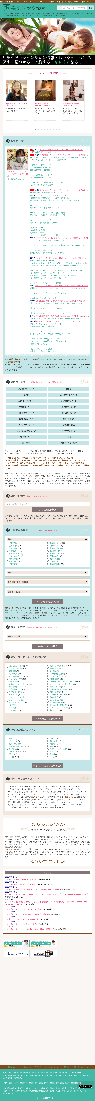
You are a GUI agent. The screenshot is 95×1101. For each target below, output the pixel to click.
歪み (10, 754)
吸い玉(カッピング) (16, 702)
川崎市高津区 (43, 1083)
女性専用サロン (15, 686)
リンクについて (26, 1067)
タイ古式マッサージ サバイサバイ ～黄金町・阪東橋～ (74, 105)
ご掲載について (12, 1067)
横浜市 (5, 1072)
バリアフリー (14, 705)
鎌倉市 (58, 1088)
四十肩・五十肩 (15, 751)
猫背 (51, 751)
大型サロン (13, 710)
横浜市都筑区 (55, 564)
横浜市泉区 (54, 561)
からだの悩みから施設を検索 (47, 765)
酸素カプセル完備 (56, 699)
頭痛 (10, 738)
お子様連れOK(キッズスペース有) (63, 681)
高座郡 (58, 1091)
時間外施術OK (55, 679)
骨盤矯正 (53, 743)
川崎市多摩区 (54, 1083)
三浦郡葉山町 (43, 1088)
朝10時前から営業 (57, 673)
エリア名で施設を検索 (47, 601)
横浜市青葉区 (14, 564)
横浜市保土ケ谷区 (56, 548)
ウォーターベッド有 (16, 697)
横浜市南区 (13, 548)
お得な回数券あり (56, 668)
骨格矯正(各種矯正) (16, 746)
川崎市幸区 (23, 1083)
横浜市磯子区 (14, 551)
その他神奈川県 (8, 1093)
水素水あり (13, 694)
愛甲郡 (76, 1091)
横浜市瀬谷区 (55, 558)
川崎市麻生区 (75, 1083)
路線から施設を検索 (47, 646)
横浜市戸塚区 (55, 553)
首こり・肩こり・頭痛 (58, 749)
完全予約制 (13, 673)
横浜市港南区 (14, 556)
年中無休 (53, 671)
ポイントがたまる (16, 668)
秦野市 (5, 1091)
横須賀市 (29, 1088)
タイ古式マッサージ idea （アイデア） (44, 104)
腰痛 (51, 746)
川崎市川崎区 (13, 1083)
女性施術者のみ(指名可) (59, 689)
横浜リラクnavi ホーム (80, 1067)
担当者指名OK (14, 689)
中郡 (63, 1091)
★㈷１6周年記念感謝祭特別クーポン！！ (62, 191)
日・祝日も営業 (56, 676)
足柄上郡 (69, 1091)
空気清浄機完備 (56, 702)
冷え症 (11, 756)
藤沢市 (64, 1088)
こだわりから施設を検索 (47, 718)
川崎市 (5, 1083)
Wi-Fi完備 (12, 707)
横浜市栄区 (13, 561)
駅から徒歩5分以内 (16, 665)
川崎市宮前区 (64, 1083)
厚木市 (11, 1091)
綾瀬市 (52, 1091)
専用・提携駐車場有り (58, 665)
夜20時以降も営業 (16, 676)
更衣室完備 (54, 697)
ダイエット (13, 741)
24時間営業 (13, 681)
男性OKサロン (55, 686)
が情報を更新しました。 (30, 878)
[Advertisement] (47, 976)
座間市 (38, 1091)
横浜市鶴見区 (14, 543)
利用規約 (38, 1067)
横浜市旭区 (54, 556)
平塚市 (52, 1088)
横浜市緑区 (13, 558)
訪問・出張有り (56, 692)
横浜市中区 (54, 545)
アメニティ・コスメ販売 (59, 707)
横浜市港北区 (14, 553)
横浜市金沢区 (55, 551)
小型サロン (54, 710)
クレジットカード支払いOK (60, 684)
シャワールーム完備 (16, 699)
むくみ (52, 756)
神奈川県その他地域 (9, 1088)
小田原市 (71, 1088)
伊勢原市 (24, 1091)
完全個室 (12, 671)
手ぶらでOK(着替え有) (58, 705)
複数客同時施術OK (16, 692)
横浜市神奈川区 (56, 543)
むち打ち (12, 749)
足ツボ (52, 754)
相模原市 (21, 1088)
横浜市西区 (13, 545)
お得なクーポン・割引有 (18, 684)
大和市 (17, 1091)
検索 (90, 7)
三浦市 (35, 1088)
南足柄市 (45, 1091)
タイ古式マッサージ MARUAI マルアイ (15, 104)
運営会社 (67, 1067)
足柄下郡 (83, 1091)
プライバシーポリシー (52, 1067)
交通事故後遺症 (15, 743)
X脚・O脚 (53, 741)
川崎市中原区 (33, 1083)
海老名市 (32, 1091)
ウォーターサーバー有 (58, 694)
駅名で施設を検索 (47, 509)
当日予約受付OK (15, 679)
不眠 (51, 738)
